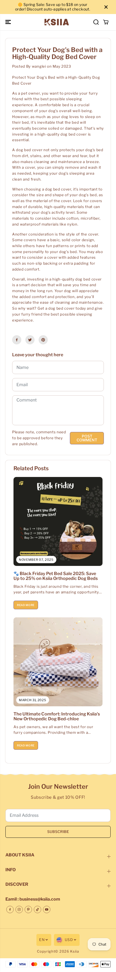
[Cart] (106, 22)
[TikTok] (37, 909)
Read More (26, 605)
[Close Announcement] (106, 7)
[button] (8, 22)
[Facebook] (16, 339)
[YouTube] (46, 909)
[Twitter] (30, 339)
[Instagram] (19, 909)
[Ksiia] (57, 22)
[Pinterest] (43, 339)
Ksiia (74, 951)
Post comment (87, 438)
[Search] (96, 22)
